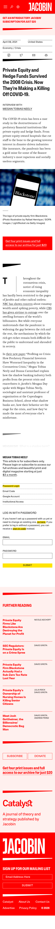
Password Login (11, 486)
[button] (5, 7)
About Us (24, 902)
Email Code (9, 491)
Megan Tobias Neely (17, 109)
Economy (8, 48)
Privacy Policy (28, 908)
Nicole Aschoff (42, 620)
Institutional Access (13, 502)
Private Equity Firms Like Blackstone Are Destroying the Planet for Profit (13, 627)
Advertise (9, 908)
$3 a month (10, 475)
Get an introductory (17, 18)
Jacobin (36, 18)
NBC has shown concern (18, 304)
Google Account (11, 496)
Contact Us (43, 902)
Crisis (18, 48)
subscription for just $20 (19, 22)
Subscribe (15, 756)
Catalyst (8, 902)
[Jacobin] (40, 7)
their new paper (16, 354)
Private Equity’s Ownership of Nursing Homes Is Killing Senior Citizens (14, 697)
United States (35, 42)
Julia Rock (39, 690)
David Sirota (40, 646)
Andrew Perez (41, 718)
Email (6, 537)
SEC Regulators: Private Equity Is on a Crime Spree (14, 649)
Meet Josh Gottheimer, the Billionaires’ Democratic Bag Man (13, 723)
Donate (40, 756)
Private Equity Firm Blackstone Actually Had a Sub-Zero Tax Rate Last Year (15, 671)
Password (9, 551)
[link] (18, 7)
